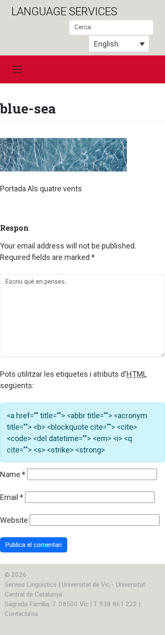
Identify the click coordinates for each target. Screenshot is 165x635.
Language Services (64, 11)
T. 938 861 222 (115, 604)
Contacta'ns (21, 614)
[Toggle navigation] (17, 69)
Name (12, 474)
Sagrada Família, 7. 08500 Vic (46, 604)
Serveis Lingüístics (31, 584)
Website (14, 520)
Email (11, 497)
